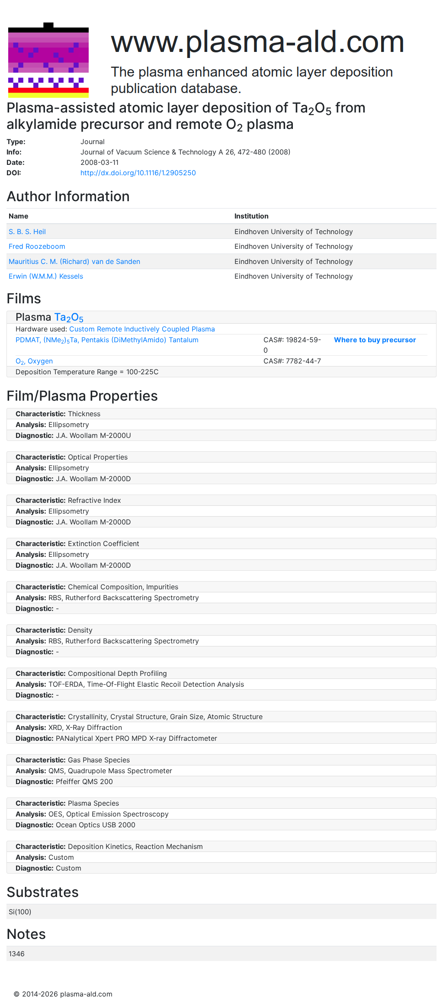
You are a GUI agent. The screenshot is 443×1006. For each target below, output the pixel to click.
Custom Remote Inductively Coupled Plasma (142, 329)
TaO (68, 317)
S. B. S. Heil (27, 231)
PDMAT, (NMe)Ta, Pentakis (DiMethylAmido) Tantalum (107, 339)
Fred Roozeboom (37, 246)
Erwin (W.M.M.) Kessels (46, 276)
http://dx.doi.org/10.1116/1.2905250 (138, 172)
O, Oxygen (34, 361)
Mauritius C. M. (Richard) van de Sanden (74, 261)
